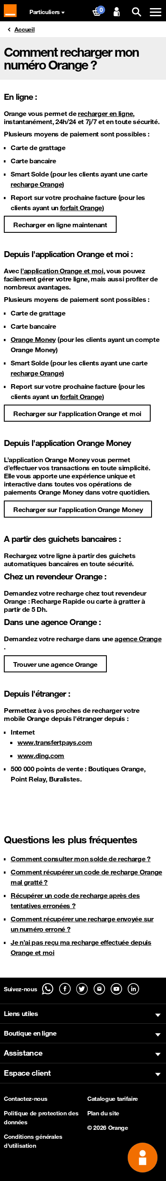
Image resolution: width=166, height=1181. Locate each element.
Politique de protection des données (41, 1117)
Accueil (24, 29)
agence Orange (137, 639)
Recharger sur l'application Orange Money (78, 509)
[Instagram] (99, 989)
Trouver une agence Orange (55, 664)
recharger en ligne (105, 114)
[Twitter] (82, 989)
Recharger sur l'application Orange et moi (77, 413)
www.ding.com (40, 755)
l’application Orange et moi (61, 271)
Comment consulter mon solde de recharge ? (81, 858)
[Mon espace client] (116, 12)
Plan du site (103, 1113)
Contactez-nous (26, 1099)
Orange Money (33, 339)
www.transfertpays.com (54, 742)
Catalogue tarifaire (112, 1099)
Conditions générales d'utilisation (33, 1141)
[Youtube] (116, 989)
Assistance (23, 1052)
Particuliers (44, 12)
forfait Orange (81, 207)
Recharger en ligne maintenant (60, 224)
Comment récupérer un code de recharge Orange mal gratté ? (86, 877)
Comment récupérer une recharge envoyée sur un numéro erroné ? (82, 924)
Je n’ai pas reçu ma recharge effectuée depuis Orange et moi (81, 947)
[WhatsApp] (47, 989)
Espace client (27, 1072)
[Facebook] (65, 989)
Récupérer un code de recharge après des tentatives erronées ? (75, 900)
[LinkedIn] (133, 989)
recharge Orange (36, 184)
